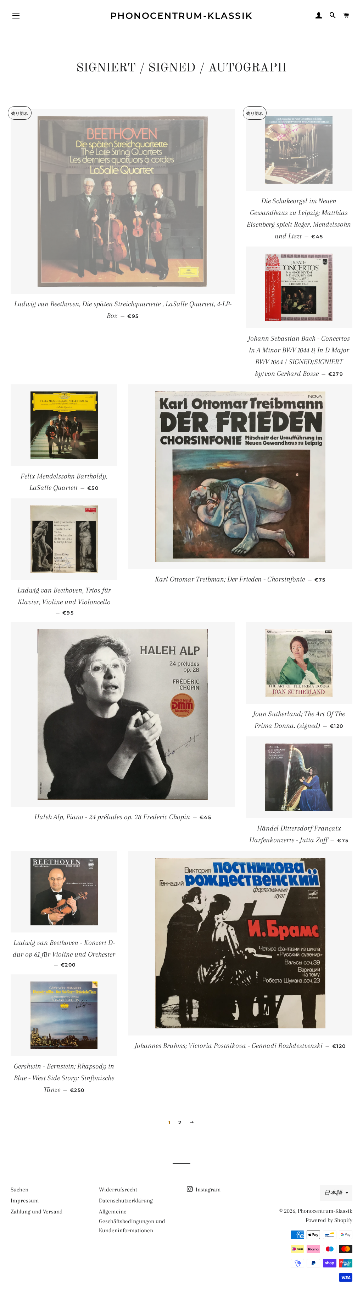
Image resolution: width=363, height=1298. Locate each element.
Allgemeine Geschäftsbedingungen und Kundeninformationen (132, 1221)
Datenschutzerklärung (126, 1200)
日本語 (333, 1192)
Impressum (25, 1200)
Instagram (207, 1189)
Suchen (19, 1189)
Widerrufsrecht (118, 1189)
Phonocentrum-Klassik (181, 15)
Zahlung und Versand (37, 1211)
